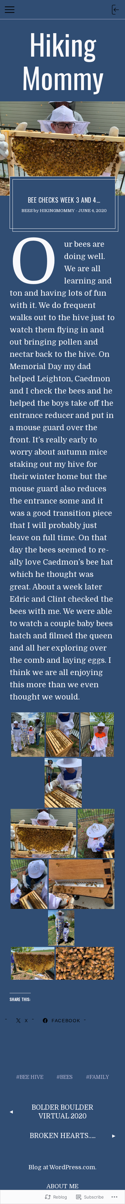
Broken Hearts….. (63, 1136)
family (99, 1077)
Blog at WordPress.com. (62, 1167)
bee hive (31, 1077)
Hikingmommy (57, 210)
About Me (62, 1186)
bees (27, 210)
